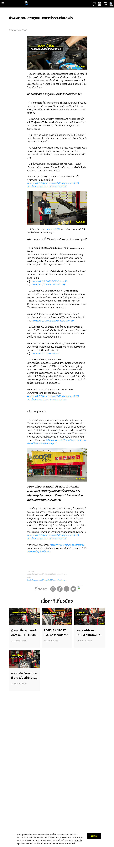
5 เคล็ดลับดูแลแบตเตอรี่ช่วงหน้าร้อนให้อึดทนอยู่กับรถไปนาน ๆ (47, 580)
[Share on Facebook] (60, 589)
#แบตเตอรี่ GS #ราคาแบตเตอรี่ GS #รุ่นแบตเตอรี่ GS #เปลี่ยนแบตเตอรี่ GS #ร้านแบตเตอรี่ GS (53, 185)
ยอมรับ (94, 836)
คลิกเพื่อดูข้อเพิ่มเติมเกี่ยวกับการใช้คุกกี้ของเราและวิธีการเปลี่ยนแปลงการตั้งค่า (49, 842)
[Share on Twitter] (73, 589)
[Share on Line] (53, 589)
